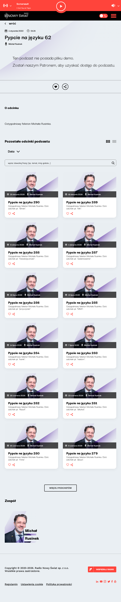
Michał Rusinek (15, 43)
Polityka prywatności (59, 584)
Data (11, 151)
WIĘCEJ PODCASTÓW (60, 487)
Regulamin (11, 584)
